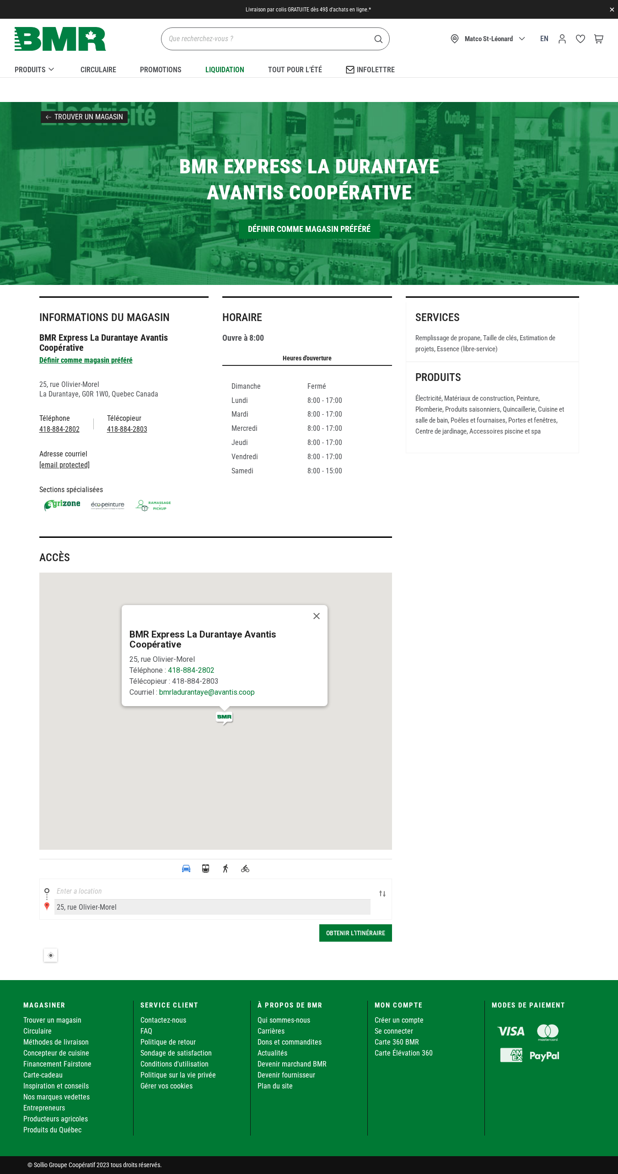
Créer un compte (399, 1020)
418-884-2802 (191, 670)
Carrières (271, 1031)
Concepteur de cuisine (56, 1053)
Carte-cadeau (43, 1075)
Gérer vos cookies (166, 1086)
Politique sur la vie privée (178, 1075)
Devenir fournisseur (286, 1075)
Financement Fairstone (57, 1064)
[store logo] (60, 39)
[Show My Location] (50, 955)
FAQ (146, 1031)
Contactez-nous (163, 1020)
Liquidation (224, 69)
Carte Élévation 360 (404, 1053)
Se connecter (394, 1031)
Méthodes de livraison (56, 1042)
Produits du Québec (52, 1130)
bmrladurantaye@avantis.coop (207, 692)
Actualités (272, 1053)
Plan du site (275, 1086)
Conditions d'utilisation (174, 1064)
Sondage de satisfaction (176, 1053)
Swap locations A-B (382, 894)
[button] (224, 718)
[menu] (309, 68)
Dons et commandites (290, 1042)
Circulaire (98, 69)
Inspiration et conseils (56, 1086)
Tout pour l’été (295, 69)
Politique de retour (168, 1042)
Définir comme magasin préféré (309, 229)
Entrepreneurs (44, 1108)
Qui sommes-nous (284, 1020)
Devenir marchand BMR (292, 1064)
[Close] (317, 616)
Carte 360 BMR (397, 1042)
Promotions (161, 69)
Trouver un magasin (88, 117)
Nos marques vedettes (56, 1097)
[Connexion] (562, 38)
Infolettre (376, 69)
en (544, 38)
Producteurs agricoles (55, 1119)
